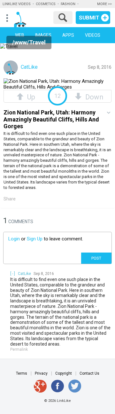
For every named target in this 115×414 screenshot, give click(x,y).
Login (14, 239)
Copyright (63, 373)
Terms (21, 373)
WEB (19, 35)
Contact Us (89, 373)
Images (43, 35)
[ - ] (12, 273)
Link (28, 19)
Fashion (68, 4)
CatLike (28, 67)
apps (68, 35)
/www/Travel (29, 42)
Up (29, 96)
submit (89, 17)
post (96, 258)
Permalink (19, 349)
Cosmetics (46, 4)
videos (92, 35)
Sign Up (34, 239)
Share (10, 199)
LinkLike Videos (17, 4)
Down (92, 96)
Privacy (41, 373)
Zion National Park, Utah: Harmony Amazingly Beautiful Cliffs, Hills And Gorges (51, 119)
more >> (104, 4)
